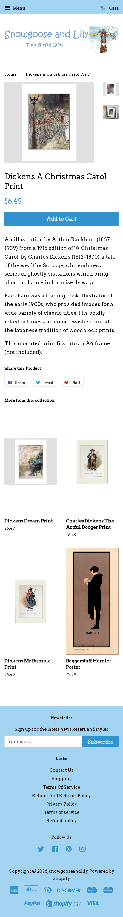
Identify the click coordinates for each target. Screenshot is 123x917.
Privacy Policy (61, 804)
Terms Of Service (61, 787)
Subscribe (100, 742)
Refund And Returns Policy (61, 795)
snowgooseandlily (68, 871)
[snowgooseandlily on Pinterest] (68, 850)
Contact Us (61, 770)
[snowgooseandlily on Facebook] (54, 850)
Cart (113, 8)
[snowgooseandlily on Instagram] (82, 850)
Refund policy (61, 820)
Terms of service (61, 812)
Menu (18, 8)
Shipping (62, 778)
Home (10, 74)
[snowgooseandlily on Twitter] (41, 850)
